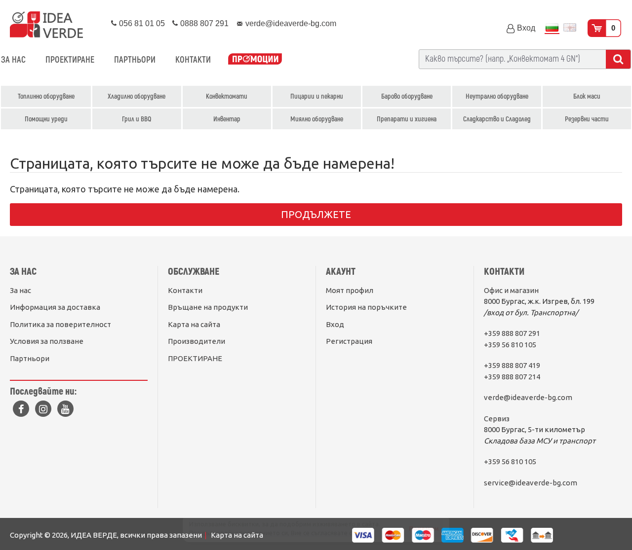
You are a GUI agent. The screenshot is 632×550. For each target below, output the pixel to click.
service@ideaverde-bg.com (530, 482)
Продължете (316, 214)
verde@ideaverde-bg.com (528, 397)
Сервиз (497, 418)
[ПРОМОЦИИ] (255, 60)
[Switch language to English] (569, 28)
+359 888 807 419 (512, 365)
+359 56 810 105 (510, 344)
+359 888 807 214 (512, 376)
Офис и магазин (511, 290)
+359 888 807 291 (512, 333)
